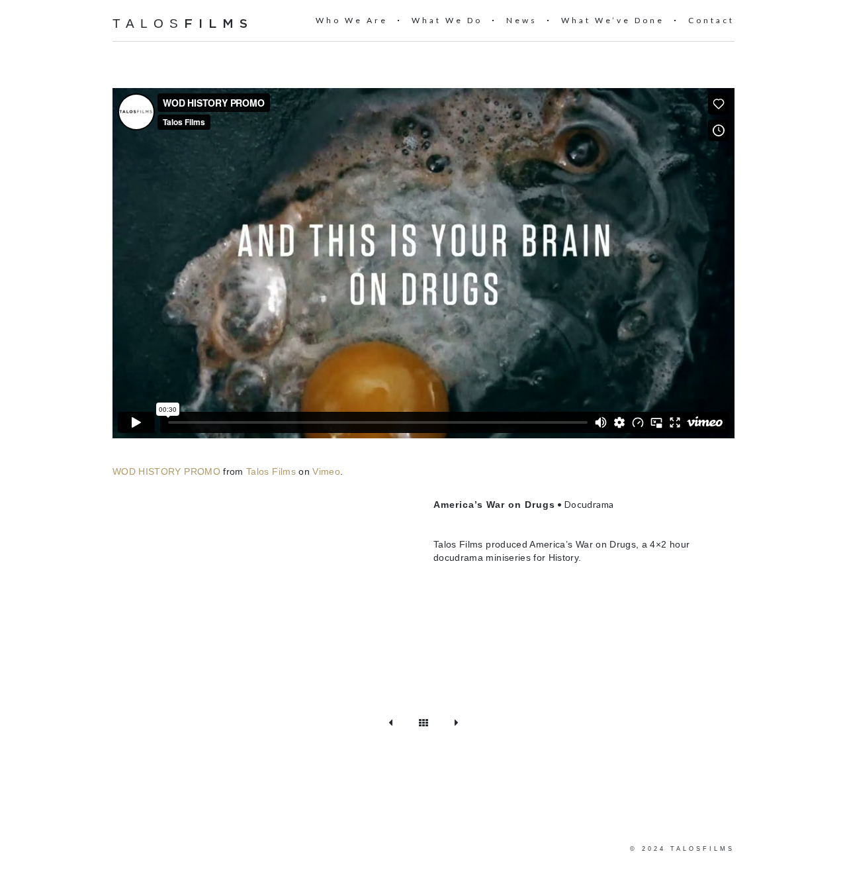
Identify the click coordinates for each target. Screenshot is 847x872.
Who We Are (352, 20)
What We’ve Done (612, 20)
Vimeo (326, 471)
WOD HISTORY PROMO (166, 471)
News (521, 20)
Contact (711, 20)
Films (218, 24)
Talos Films (271, 471)
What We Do (447, 20)
